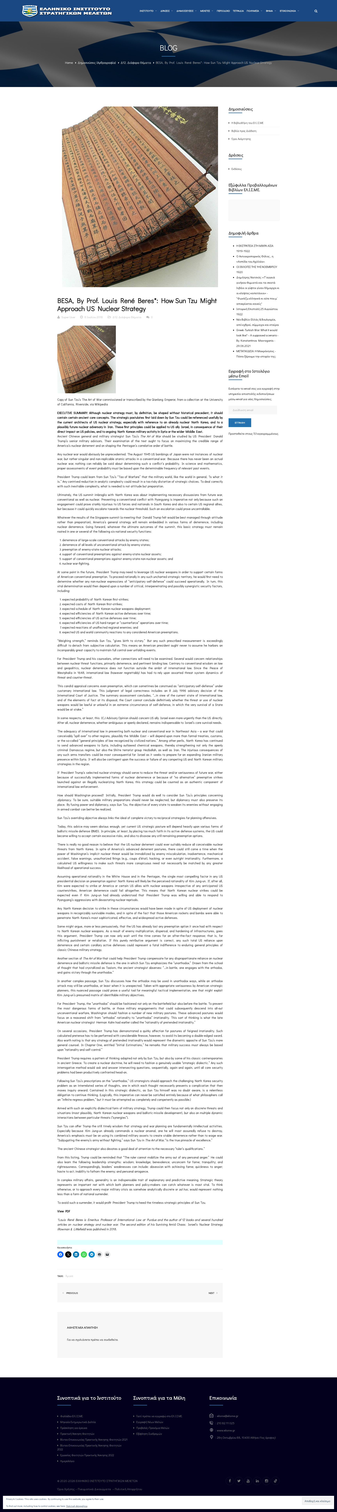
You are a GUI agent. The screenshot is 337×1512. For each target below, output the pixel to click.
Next (212, 1292)
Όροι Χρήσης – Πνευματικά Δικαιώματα (84, 1489)
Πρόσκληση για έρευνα (73, 1428)
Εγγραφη (240, 422)
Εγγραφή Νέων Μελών (149, 1422)
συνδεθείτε (111, 1339)
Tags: (60, 1275)
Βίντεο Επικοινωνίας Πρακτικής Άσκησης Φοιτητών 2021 (93, 1439)
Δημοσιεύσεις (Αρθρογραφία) (97, 62)
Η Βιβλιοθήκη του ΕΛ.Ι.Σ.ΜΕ (247, 123)
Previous (71, 1292)
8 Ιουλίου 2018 (93, 317)
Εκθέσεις (236, 169)
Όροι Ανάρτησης (241, 139)
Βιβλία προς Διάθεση (243, 131)
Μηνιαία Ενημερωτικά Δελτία (78, 1422)
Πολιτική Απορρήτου (129, 1489)
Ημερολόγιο (67, 1461)
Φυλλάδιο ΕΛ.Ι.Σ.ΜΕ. (71, 1416)
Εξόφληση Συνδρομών (149, 1434)
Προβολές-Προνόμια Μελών (152, 1428)
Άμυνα (69, 1276)
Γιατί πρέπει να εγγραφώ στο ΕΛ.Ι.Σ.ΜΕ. (159, 1416)
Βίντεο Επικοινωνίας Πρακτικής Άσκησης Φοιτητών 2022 (89, 1447)
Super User (68, 317)
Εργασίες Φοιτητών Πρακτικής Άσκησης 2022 (87, 1455)
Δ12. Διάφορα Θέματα (136, 62)
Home (69, 62)
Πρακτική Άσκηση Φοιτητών (77, 1434)
